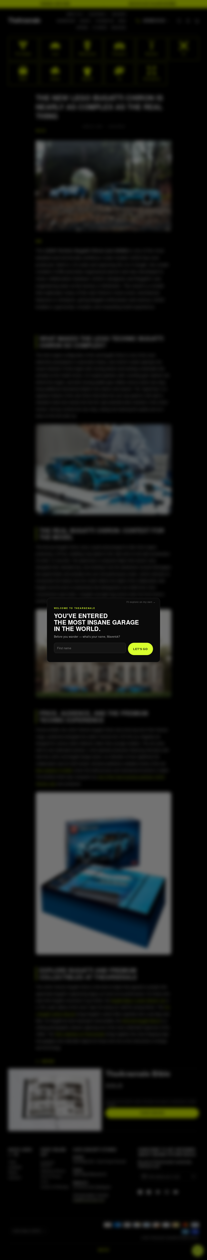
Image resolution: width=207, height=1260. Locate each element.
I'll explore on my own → (140, 602)
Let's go (140, 649)
